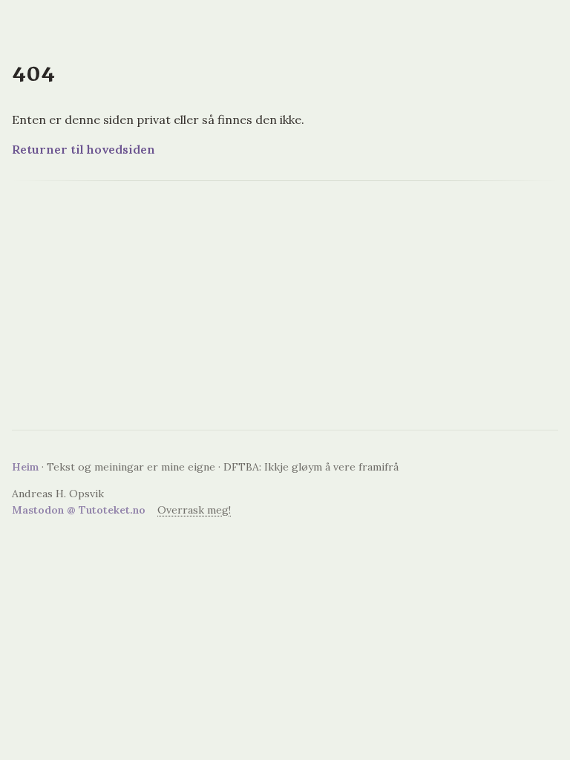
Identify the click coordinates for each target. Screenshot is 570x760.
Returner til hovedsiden (83, 149)
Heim (25, 467)
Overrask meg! (194, 510)
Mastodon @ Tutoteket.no (78, 510)
